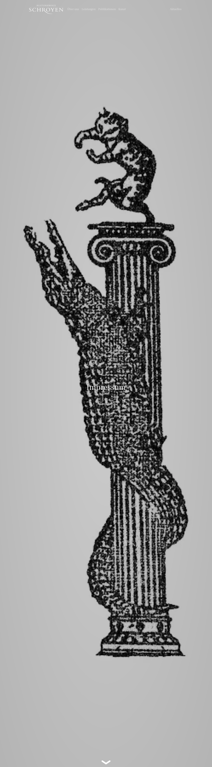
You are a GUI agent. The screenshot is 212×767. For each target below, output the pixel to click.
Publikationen (107, 9)
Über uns (73, 9)
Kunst (122, 9)
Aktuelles (176, 9)
